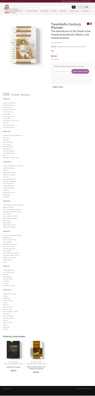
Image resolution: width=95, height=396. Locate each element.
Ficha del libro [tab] (15, 95)
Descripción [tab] (6, 95)
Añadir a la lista (58, 87)
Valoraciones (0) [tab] (25, 95)
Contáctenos (85, 11)
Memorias (54, 11)
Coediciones (63, 11)
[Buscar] (74, 7)
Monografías (44, 11)
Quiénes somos (74, 11)
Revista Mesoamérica (32, 11)
